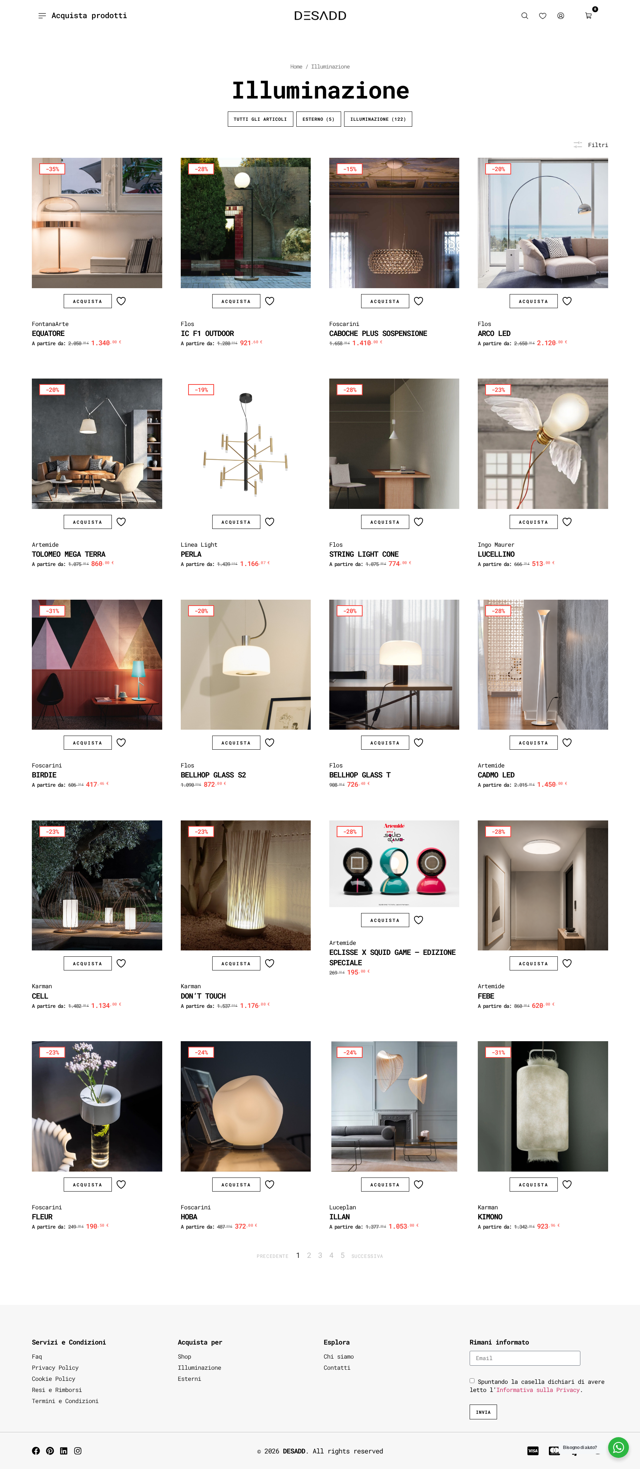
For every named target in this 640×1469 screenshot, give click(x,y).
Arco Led (494, 333)
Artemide (45, 544)
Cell (40, 995)
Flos (187, 323)
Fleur (42, 1216)
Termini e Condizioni (65, 1401)
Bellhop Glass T (359, 774)
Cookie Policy (53, 1378)
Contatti (337, 1367)
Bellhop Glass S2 (213, 774)
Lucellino (496, 554)
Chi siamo (339, 1356)
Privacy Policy (55, 1367)
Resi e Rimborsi (57, 1389)
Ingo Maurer (496, 544)
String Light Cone (364, 554)
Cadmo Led (496, 774)
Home (296, 66)
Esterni (189, 1378)
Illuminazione (378, 119)
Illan (339, 1216)
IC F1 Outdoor (207, 333)
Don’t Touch (203, 995)
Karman (42, 986)
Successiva (367, 1256)
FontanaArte (50, 323)
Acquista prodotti (89, 15)
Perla (191, 554)
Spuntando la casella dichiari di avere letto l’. (537, 1385)
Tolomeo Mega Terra (68, 554)
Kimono (490, 1216)
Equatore (48, 333)
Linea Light (199, 544)
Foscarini (344, 323)
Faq (37, 1356)
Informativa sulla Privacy (538, 1389)
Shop (184, 1356)
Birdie (44, 774)
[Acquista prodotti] (42, 15)
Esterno (319, 119)
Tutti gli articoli (260, 119)
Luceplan (342, 1207)
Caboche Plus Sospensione (378, 333)
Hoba (189, 1216)
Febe (486, 995)
